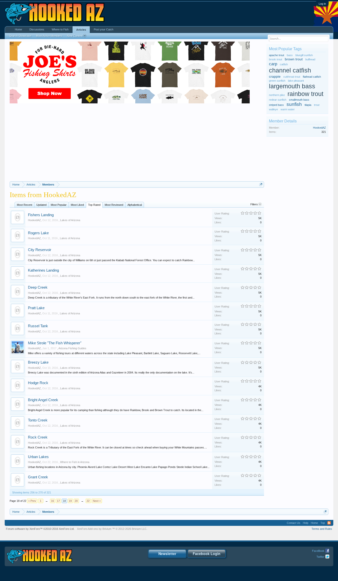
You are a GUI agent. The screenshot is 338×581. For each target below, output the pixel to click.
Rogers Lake (38, 233)
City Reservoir (39, 250)
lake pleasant (296, 80)
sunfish (294, 104)
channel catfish (290, 70)
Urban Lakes (38, 457)
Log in (322, 3)
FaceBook (318, 551)
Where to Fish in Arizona (74, 462)
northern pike (277, 94)
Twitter (320, 556)
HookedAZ (34, 220)
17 (58, 500)
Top (322, 522)
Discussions (36, 29)
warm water (288, 109)
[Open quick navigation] (261, 184)
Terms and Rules (322, 528)
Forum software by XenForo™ (40, 528)
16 (52, 500)
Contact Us (293, 522)
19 (70, 500)
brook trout (275, 59)
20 (76, 500)
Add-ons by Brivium (112, 528)
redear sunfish (277, 99)
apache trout (276, 55)
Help (305, 522)
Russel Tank (38, 326)
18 (64, 500)
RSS (329, 523)
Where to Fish (60, 29)
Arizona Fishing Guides (72, 348)
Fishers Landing (41, 215)
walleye (273, 109)
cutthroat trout (291, 76)
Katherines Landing (43, 270)
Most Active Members (49, 35)
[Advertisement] (137, 144)
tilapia (308, 104)
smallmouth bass (299, 99)
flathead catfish (312, 76)
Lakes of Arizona (70, 220)
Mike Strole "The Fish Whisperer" (54, 343)
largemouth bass (292, 86)
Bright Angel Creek (43, 400)
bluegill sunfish (304, 55)
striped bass (276, 104)
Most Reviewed (114, 204)
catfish (284, 64)
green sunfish (277, 80)
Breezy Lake (38, 362)
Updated (41, 204)
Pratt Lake (36, 308)
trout (316, 104)
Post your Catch (103, 29)
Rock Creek (38, 437)
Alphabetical (134, 204)
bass (290, 55)
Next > (97, 500)
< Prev (32, 500)
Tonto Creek (38, 420)
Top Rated (94, 204)
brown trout (294, 59)
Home (18, 29)
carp (273, 64)
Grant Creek (38, 477)
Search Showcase (20, 35)
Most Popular (59, 204)
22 (88, 500)
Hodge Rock (38, 383)
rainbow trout (305, 94)
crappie (275, 76)
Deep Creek (38, 287)
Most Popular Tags (285, 49)
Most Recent (24, 204)
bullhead (310, 59)
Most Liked (77, 204)
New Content (75, 35)
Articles (81, 29)
